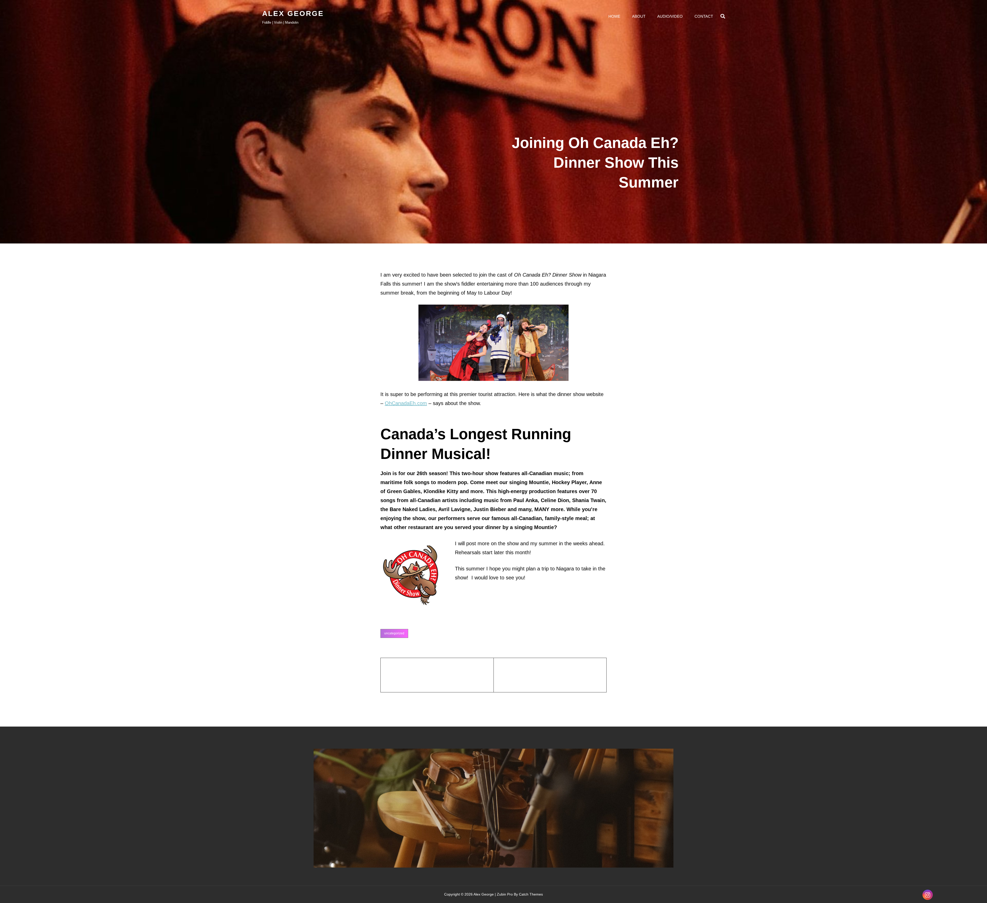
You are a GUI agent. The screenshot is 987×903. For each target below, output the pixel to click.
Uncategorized (394, 633)
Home (614, 16)
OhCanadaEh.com (406, 403)
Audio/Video (670, 16)
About (638, 16)
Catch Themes (531, 894)
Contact (703, 16)
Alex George (293, 13)
